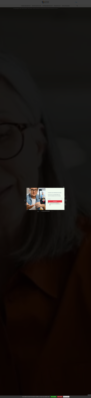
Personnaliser (66, 396)
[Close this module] (63, 187)
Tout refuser (60, 396)
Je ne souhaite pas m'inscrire (45, 211)
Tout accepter (53, 396)
